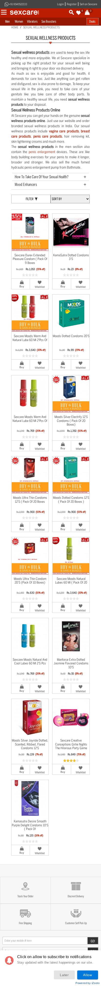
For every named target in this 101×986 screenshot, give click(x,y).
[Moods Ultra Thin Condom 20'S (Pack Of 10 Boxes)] (30, 555)
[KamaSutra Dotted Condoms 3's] (70, 232)
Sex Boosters (48, 21)
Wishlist (39, 284)
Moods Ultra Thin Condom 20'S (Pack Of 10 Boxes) (30, 581)
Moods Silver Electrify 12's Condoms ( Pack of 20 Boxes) (71, 420)
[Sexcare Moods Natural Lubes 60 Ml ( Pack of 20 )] (70, 555)
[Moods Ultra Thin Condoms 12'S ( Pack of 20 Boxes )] (30, 475)
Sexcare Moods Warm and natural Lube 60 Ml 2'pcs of (30, 338)
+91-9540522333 (18, 4)
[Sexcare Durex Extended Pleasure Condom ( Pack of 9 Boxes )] (30, 232)
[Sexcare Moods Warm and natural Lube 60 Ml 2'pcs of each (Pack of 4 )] (30, 313)
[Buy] (21, 284)
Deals (92, 21)
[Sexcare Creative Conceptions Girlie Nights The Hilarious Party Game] (70, 717)
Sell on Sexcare (88, 4)
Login (60, 4)
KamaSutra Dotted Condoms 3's (71, 257)
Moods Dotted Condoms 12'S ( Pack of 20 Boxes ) (71, 499)
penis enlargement (42, 152)
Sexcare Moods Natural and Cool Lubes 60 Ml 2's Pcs (30, 661)
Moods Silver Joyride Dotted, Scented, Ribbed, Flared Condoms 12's (30, 744)
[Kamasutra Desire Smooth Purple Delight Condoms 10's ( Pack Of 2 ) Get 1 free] (30, 798)
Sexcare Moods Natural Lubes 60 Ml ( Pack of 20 (71, 581)
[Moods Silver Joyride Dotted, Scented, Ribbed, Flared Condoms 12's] (30, 717)
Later (64, 975)
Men (7, 21)
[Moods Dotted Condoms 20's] (70, 313)
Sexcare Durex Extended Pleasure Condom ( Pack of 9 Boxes (30, 259)
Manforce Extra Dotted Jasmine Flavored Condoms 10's (71, 663)
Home (14, 27)
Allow (87, 975)
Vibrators (32, 21)
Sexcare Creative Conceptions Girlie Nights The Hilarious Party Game (71, 744)
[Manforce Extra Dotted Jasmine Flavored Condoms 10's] (70, 636)
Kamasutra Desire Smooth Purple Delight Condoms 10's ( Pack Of (30, 825)
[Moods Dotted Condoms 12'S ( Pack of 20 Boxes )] (70, 475)
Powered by (88, 983)
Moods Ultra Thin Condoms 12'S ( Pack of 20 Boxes (30, 499)
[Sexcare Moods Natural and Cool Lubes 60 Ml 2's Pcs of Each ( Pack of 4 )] (30, 636)
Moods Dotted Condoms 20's (71, 336)
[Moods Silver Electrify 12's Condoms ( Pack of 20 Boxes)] (70, 394)
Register (72, 4)
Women (19, 21)
